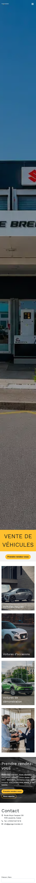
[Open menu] (32, 4)
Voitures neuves (13, 606)
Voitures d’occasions (16, 654)
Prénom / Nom (7, 877)
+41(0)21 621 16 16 (14, 821)
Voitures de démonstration (12, 699)
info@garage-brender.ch (13, 824)
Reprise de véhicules (16, 748)
